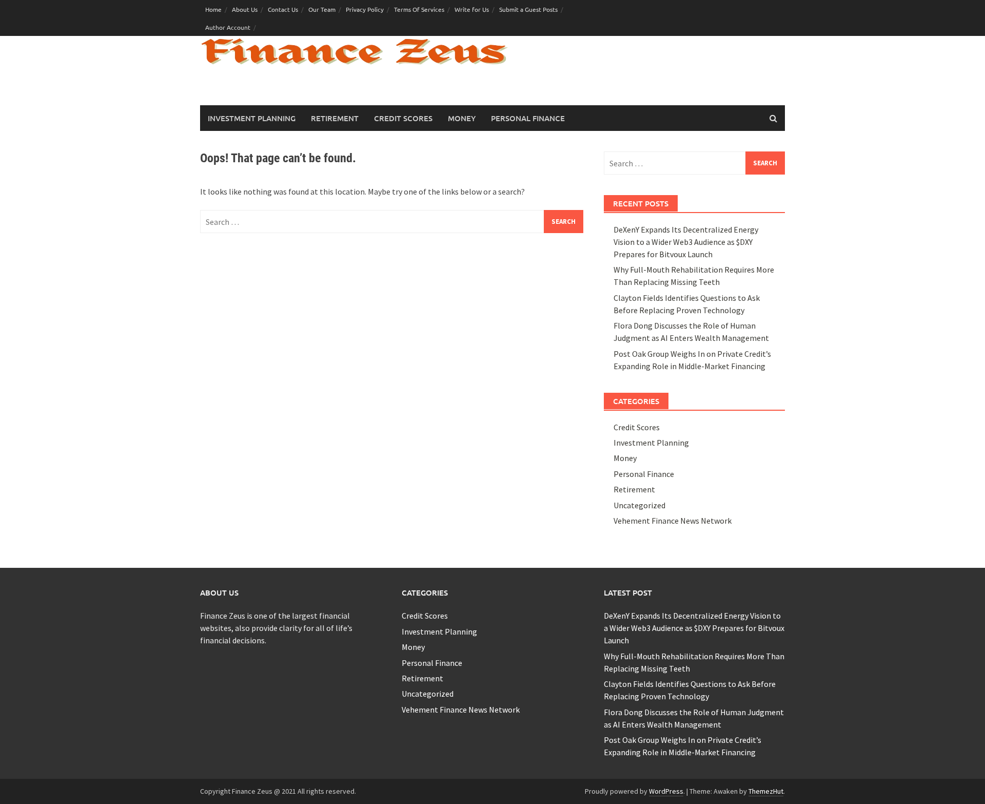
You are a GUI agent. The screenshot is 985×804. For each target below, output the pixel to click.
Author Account (227, 27)
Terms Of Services (419, 9)
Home (213, 9)
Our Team (322, 9)
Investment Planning (252, 118)
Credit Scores (403, 118)
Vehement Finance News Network (673, 520)
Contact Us (283, 9)
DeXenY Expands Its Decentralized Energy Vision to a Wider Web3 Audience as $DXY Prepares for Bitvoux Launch (686, 241)
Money (462, 118)
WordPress (666, 791)
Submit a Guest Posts (528, 9)
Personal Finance (528, 118)
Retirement (335, 118)
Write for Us (472, 9)
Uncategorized (639, 505)
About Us (245, 9)
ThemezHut (765, 791)
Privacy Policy (365, 9)
